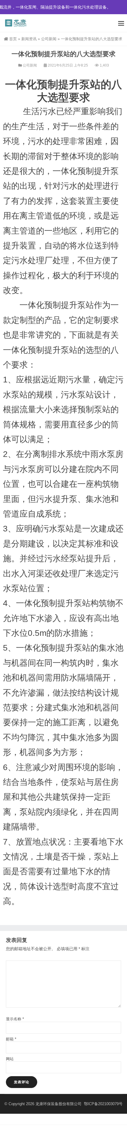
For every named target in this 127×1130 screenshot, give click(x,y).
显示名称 (15, 1019)
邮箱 (11, 1039)
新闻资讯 (29, 39)
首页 (13, 39)
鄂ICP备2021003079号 (103, 1104)
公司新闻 (48, 39)
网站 (10, 1059)
